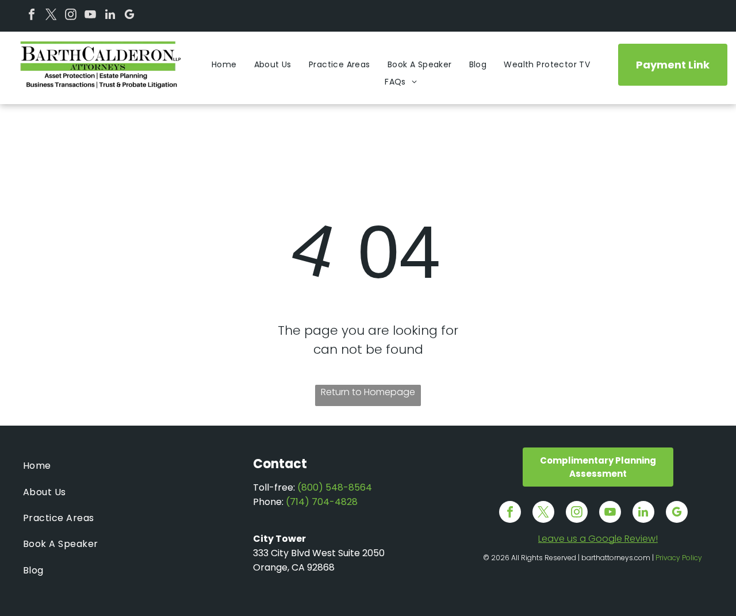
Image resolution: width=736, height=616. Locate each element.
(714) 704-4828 (322, 501)
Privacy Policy (679, 558)
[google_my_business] (129, 16)
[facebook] (31, 16)
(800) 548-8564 (334, 487)
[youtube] (90, 16)
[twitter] (51, 16)
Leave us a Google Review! (598, 538)
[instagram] (70, 16)
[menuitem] (224, 65)
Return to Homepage (368, 392)
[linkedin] (109, 16)
